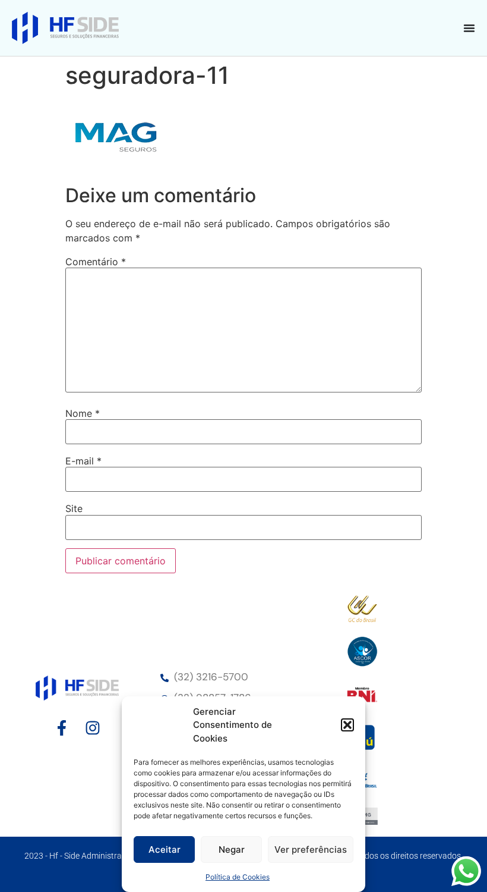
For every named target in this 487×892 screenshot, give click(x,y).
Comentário (95, 261)
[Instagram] (92, 727)
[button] (347, 725)
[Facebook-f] (61, 727)
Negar (232, 849)
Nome (82, 413)
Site (74, 508)
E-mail (83, 461)
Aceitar (164, 849)
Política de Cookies (237, 876)
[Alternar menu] (469, 28)
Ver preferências (310, 849)
